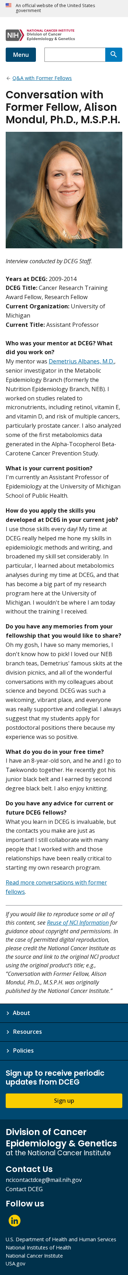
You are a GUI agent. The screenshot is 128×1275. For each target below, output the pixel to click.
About (21, 1013)
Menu (21, 55)
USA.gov (15, 1263)
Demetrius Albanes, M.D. (81, 361)
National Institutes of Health (38, 1247)
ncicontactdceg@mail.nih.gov (44, 1180)
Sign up (64, 1100)
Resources (27, 1032)
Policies (23, 1050)
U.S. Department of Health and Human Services (61, 1239)
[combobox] (74, 55)
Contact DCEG (24, 1189)
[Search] (113, 55)
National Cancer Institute (34, 1255)
